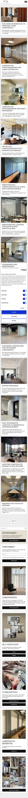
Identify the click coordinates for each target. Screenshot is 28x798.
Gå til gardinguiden (14, 607)
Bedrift (14, 655)
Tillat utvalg (14, 316)
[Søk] (25, 528)
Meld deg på (14, 560)
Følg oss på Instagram (14, 790)
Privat (14, 652)
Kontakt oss (14, 751)
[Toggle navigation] (26, 2)
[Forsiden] (5, 2)
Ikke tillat (14, 320)
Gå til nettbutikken (14, 540)
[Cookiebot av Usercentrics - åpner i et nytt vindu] (21, 270)
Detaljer (22, 308)
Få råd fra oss (14, 704)
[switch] (25, 295)
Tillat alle (14, 312)
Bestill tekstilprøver (14, 701)
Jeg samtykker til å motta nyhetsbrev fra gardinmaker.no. (14, 557)
